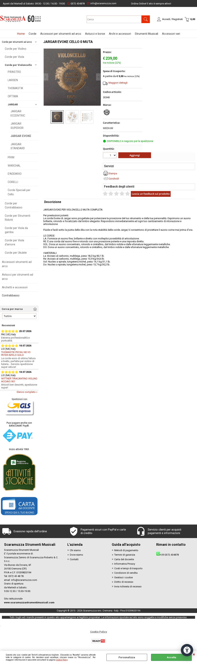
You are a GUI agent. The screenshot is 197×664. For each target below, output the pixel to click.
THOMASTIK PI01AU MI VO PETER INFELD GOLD (16, 353)
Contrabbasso (10, 295)
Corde (32, 33)
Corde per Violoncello (18, 65)
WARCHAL (14, 165)
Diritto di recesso (123, 581)
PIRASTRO (14, 71)
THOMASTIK (15, 88)
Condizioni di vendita (126, 572)
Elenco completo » (27, 392)
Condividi (114, 178)
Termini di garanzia (124, 554)
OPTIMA (13, 96)
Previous (45, 76)
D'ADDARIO (15, 173)
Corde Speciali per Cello (19, 192)
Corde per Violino (15, 48)
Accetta (171, 657)
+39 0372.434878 (169, 554)
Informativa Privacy (124, 563)
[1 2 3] (110, 155)
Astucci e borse (95, 33)
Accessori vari (171, 33)
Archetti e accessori (15, 287)
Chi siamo (75, 550)
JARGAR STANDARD (18, 146)
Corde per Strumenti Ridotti (17, 217)
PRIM (11, 157)
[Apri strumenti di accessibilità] (187, 650)
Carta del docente (124, 559)
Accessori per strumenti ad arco (60, 33)
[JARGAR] (107, 115)
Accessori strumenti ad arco (17, 264)
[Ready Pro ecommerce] (98, 641)
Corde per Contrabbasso (13, 205)
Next (98, 76)
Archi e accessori (120, 33)
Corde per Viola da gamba (16, 230)
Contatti (74, 559)
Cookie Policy (62, 660)
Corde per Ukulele (16, 252)
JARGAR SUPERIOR (17, 125)
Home (21, 33)
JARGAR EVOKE (21, 135)
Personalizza (127, 657)
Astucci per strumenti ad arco (17, 277)
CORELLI (13, 182)
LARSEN (13, 80)
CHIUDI (194, 654)
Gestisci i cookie (123, 577)
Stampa (113, 173)
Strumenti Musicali (146, 33)
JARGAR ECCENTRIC (18, 113)
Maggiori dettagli (118, 82)
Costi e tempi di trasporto (128, 568)
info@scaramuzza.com (101, 3)
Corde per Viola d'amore (14, 242)
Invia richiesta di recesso (128, 586)
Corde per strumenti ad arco (17, 42)
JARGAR (13, 104)
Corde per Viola (14, 56)
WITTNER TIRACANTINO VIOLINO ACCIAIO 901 (19, 380)
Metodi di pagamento (126, 550)
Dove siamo (76, 554)
